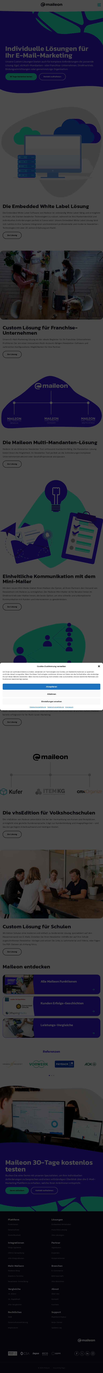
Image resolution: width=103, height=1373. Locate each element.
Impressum (69, 707)
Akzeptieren (51, 686)
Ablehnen (51, 694)
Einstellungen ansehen (51, 701)
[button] (99, 666)
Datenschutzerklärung (38, 707)
